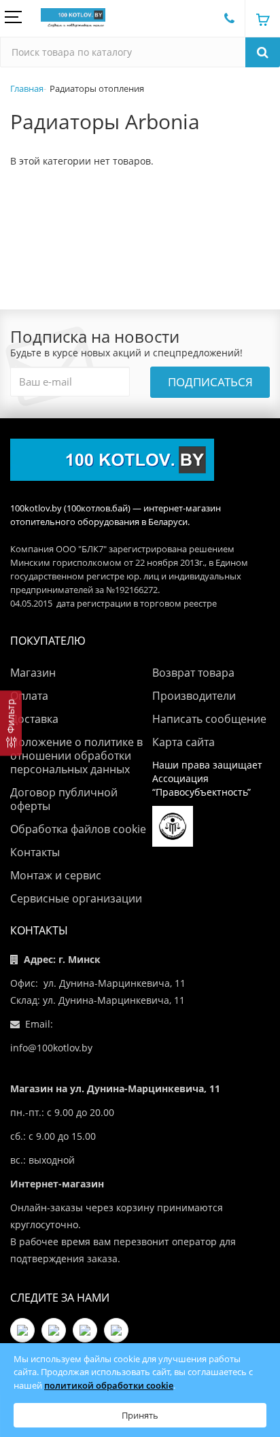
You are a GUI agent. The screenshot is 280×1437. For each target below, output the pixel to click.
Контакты (35, 852)
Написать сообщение (209, 719)
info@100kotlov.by (51, 1047)
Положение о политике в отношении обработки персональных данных (76, 755)
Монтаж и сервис (55, 875)
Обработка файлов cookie (78, 829)
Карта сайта (183, 742)
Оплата (29, 696)
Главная (26, 88)
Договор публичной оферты (64, 799)
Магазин (33, 672)
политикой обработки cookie (108, 1385)
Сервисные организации (76, 898)
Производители (194, 696)
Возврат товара (193, 672)
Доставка (34, 719)
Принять (140, 1415)
